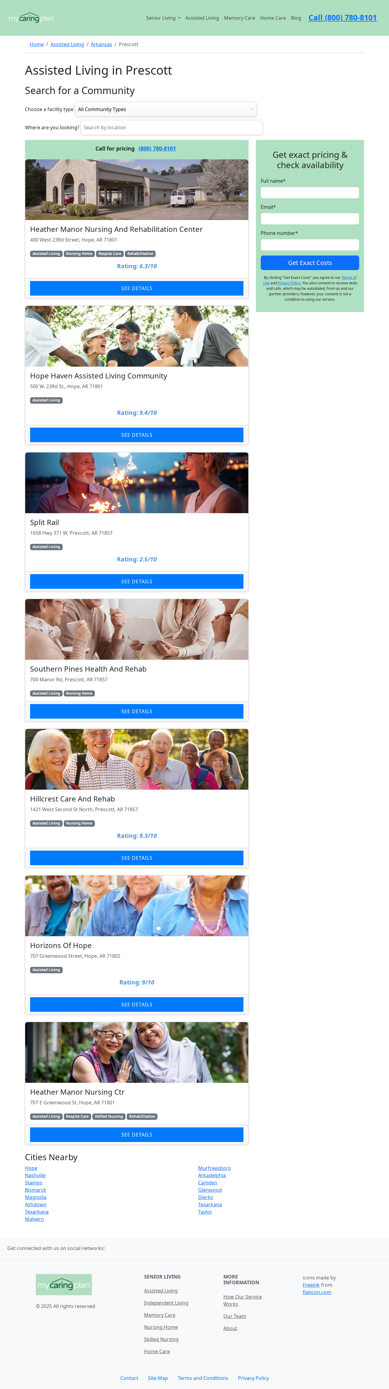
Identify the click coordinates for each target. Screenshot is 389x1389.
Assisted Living (202, 18)
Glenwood (210, 1190)
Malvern (34, 1219)
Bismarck (35, 1190)
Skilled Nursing (161, 1339)
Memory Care (239, 18)
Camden (207, 1182)
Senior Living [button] (161, 18)
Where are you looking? (52, 127)
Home (37, 44)
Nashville (35, 1175)
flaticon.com (317, 1292)
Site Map (158, 1378)
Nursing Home (161, 1327)
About (230, 1328)
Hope (31, 1168)
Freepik (311, 1285)
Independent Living (166, 1302)
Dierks (205, 1197)
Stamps (33, 1182)
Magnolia (35, 1197)
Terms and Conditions (203, 1378)
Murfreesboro (214, 1168)
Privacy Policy (289, 283)
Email (268, 207)
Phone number (279, 233)
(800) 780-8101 (157, 148)
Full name (273, 181)
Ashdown (35, 1204)
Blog (296, 18)
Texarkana (210, 1204)
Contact (129, 1378)
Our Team (234, 1316)
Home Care (273, 18)
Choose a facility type (49, 109)
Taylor (205, 1211)
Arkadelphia (212, 1175)
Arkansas (101, 44)
